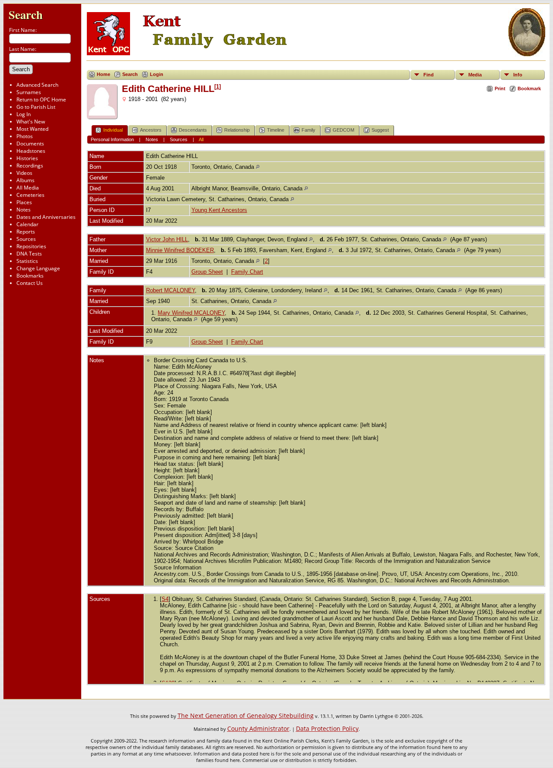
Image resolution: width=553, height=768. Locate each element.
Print (500, 88)
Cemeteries (30, 195)
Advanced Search (37, 84)
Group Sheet (207, 272)
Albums (25, 180)
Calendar (27, 224)
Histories (27, 158)
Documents (30, 143)
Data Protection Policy (327, 728)
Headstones (30, 151)
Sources (26, 239)
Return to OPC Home (41, 99)
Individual (113, 130)
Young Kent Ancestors (219, 210)
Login (156, 74)
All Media (27, 187)
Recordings (29, 165)
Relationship (237, 130)
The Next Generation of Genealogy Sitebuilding (246, 715)
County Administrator (258, 728)
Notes (23, 209)
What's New (30, 121)
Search (26, 14)
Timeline (275, 130)
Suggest (380, 130)
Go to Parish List (35, 107)
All (201, 139)
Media (475, 74)
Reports (25, 231)
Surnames (28, 92)
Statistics (27, 261)
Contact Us (29, 283)
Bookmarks (30, 275)
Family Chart (247, 272)
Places (24, 202)
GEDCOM (343, 130)
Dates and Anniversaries (46, 217)
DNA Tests (29, 253)
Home (103, 74)
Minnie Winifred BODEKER (180, 250)
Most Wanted (32, 129)
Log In (23, 114)
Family (308, 130)
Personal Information (112, 139)
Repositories (31, 246)
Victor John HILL (167, 239)
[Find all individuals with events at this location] (258, 167)
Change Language (38, 268)
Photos (24, 136)
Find (428, 74)
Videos (24, 173)
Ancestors (151, 130)
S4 (165, 599)
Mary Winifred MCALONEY (191, 313)
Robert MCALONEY (170, 290)
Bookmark (529, 88)
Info (517, 74)
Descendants (193, 130)
